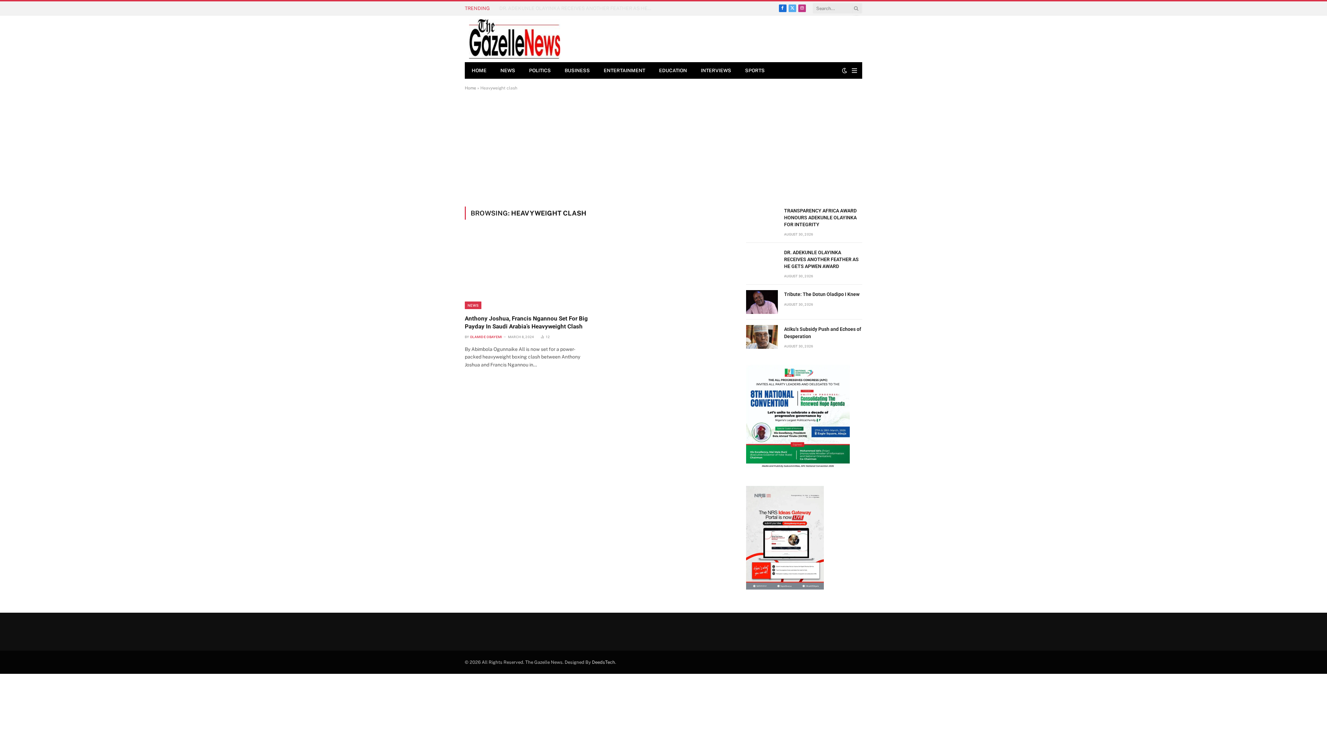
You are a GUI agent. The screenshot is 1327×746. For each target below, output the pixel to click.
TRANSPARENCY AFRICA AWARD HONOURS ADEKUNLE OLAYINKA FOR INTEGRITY (820, 217)
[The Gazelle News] (514, 39)
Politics (540, 70)
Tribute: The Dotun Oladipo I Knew (821, 294)
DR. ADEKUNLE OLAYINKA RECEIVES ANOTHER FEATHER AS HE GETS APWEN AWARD (577, 8)
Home (479, 70)
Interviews (716, 70)
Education (673, 70)
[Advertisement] (663, 148)
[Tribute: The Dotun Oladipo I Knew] (762, 302)
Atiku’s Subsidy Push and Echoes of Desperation (822, 332)
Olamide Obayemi (486, 337)
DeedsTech (603, 662)
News (507, 70)
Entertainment (624, 70)
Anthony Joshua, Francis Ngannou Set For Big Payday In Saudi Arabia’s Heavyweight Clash (526, 322)
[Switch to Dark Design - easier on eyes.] (844, 70)
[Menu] (854, 70)
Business (577, 70)
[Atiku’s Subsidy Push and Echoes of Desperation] (762, 337)
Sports (755, 70)
